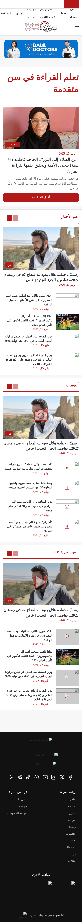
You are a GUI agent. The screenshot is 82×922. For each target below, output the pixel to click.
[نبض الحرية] (41, 26)
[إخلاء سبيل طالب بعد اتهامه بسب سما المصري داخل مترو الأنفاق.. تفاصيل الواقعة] (67, 301)
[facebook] (70, 777)
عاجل (72, 799)
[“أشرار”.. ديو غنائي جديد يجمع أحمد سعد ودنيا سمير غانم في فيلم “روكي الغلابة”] (67, 528)
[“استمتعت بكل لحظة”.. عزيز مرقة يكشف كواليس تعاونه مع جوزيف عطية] (67, 470)
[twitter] (62, 777)
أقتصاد (72, 840)
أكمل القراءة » (41, 197)
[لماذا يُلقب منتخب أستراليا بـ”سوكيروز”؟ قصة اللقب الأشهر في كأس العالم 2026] (67, 322)
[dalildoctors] (41, 892)
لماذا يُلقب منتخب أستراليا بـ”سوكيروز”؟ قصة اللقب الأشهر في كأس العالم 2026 (29, 320)
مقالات (72, 861)
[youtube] (45, 777)
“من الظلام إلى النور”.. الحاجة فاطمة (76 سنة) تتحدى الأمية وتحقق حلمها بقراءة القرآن (43, 165)
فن (74, 854)
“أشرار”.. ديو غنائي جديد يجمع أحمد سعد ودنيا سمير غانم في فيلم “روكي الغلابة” (29, 526)
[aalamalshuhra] (64, 892)
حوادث (72, 820)
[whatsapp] (36, 777)
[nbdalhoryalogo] (41, 743)
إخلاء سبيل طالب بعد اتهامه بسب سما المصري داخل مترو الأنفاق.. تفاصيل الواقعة (29, 300)
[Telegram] (19, 777)
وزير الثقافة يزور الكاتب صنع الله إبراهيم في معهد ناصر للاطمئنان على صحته (30, 506)
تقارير (72, 813)
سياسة (72, 806)
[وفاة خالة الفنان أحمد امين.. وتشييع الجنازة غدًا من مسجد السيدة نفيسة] (67, 489)
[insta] (53, 777)
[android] (41, 756)
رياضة (72, 826)
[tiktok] (28, 777)
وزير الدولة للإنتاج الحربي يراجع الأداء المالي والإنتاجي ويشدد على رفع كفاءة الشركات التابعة (29, 360)
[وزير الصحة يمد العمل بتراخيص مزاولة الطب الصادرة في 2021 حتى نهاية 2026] (67, 342)
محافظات (70, 847)
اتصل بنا (22, 799)
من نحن (23, 806)
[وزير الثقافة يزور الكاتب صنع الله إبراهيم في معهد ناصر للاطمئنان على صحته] (67, 507)
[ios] (39, 765)
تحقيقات (71, 833)
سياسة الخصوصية (17, 813)
